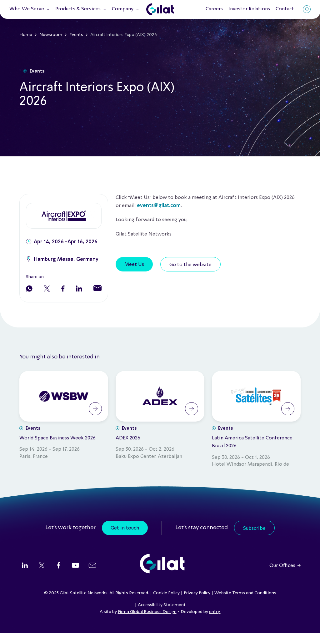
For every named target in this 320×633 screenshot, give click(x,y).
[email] (92, 566)
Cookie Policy (166, 593)
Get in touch (125, 528)
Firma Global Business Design (147, 612)
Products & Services (78, 9)
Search (307, 9)
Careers (214, 9)
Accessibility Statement (162, 605)
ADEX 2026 (128, 438)
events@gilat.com (159, 205)
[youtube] (75, 566)
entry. (215, 612)
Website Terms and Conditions (245, 593)
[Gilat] (160, 9)
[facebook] (58, 566)
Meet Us (134, 264)
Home (25, 35)
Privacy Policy (197, 593)
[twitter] (41, 566)
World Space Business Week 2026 (57, 438)
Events (76, 35)
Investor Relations (249, 9)
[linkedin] (24, 566)
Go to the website (190, 264)
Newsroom (50, 35)
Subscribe (254, 528)
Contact (285, 9)
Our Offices (282, 565)
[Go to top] (307, 620)
